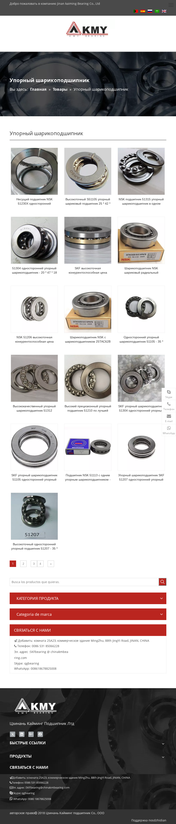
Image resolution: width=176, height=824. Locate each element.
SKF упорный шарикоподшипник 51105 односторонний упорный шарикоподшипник (34, 477)
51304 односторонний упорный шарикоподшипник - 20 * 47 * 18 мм (34, 270)
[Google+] (31, 734)
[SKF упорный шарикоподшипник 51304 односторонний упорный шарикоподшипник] (141, 378)
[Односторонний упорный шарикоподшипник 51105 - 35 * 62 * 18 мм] (141, 309)
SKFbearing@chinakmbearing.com (48, 787)
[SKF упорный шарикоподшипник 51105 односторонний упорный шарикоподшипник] (34, 447)
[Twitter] (12, 734)
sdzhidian (159, 820)
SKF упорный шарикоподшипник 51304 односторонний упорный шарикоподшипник (141, 408)
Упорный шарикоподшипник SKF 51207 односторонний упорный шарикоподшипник (141, 477)
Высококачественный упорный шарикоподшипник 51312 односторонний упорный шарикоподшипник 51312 (34, 408)
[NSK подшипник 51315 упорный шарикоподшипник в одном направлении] (141, 171)
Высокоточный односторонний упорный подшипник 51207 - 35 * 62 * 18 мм (34, 546)
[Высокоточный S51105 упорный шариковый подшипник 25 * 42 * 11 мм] (87, 171)
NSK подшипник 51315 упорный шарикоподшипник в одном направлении (141, 202)
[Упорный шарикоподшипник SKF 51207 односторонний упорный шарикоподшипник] (141, 447)
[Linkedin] (21, 734)
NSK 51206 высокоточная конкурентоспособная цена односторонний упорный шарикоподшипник (34, 339)
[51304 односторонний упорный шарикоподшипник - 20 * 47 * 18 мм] (34, 240)
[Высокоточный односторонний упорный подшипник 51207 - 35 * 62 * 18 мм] (34, 516)
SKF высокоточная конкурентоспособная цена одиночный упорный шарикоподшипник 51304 (88, 270)
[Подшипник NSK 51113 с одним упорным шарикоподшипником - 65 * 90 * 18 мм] (87, 447)
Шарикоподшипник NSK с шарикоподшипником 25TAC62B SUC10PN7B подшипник (88, 339)
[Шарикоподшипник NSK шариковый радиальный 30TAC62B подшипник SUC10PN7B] (141, 240)
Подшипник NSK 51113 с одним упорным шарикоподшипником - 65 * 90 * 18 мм (88, 477)
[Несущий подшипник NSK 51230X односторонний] (34, 171)
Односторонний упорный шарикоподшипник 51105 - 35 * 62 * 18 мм (141, 339)
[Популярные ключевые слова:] (162, 582)
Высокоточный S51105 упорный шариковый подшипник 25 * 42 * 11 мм (87, 202)
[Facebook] (40, 734)
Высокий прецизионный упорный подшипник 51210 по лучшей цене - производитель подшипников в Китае (88, 408)
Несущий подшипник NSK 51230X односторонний (34, 201)
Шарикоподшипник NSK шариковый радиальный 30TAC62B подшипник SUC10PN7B (141, 270)
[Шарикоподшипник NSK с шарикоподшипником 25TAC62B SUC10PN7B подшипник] (87, 309)
